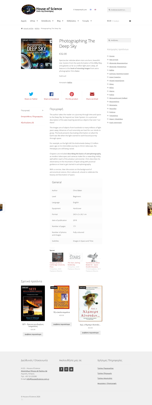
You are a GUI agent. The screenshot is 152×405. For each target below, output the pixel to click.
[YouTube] (71, 369)
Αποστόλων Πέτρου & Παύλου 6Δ (34, 371)
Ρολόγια (112, 112)
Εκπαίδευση (46, 21)
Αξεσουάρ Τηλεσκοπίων (117, 67)
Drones (111, 56)
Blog (58, 21)
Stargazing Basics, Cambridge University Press (57, 265)
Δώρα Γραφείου (115, 77)
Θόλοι (111, 88)
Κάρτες (111, 91)
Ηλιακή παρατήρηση (116, 81)
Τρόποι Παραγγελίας (106, 368)
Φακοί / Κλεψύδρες (116, 119)
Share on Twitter (31, 99)
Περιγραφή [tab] (25, 110)
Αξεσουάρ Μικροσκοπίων (118, 63)
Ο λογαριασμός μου (80, 10)
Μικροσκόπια (114, 102)
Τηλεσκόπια (113, 116)
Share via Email (92, 99)
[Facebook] (61, 369)
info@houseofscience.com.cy (38, 379)
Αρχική (23, 21)
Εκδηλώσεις (71, 21)
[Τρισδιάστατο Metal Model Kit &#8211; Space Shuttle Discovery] (94, 257)
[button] (51, 41)
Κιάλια (111, 95)
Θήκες (111, 84)
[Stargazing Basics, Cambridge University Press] (58, 257)
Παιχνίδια (112, 109)
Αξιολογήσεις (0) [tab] (27, 122)
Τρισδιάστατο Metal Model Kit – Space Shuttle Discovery (93, 265)
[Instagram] (66, 369)
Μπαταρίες (113, 105)
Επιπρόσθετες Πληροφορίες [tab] (32, 116)
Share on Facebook (51, 99)
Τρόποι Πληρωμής (105, 373)
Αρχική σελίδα (28, 28)
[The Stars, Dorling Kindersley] (76, 257)
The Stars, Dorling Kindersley (74, 264)
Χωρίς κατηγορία (115, 123)
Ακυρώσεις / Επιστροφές (107, 383)
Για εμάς (85, 21)
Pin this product (72, 99)
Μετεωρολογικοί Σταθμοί (118, 98)
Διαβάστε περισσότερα (33, 334)
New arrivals (113, 60)
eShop (32, 21)
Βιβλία (37, 28)
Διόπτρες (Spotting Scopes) (119, 74)
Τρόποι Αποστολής (105, 378)
